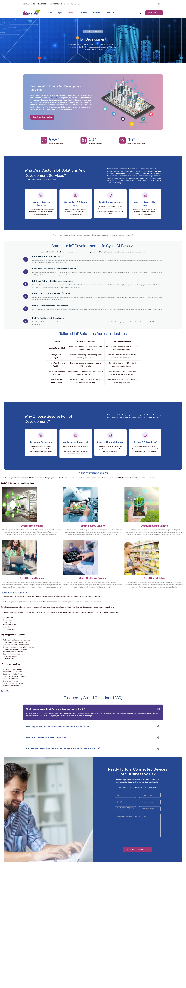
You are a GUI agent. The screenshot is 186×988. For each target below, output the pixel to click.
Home (86, 31)
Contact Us (5, 691)
